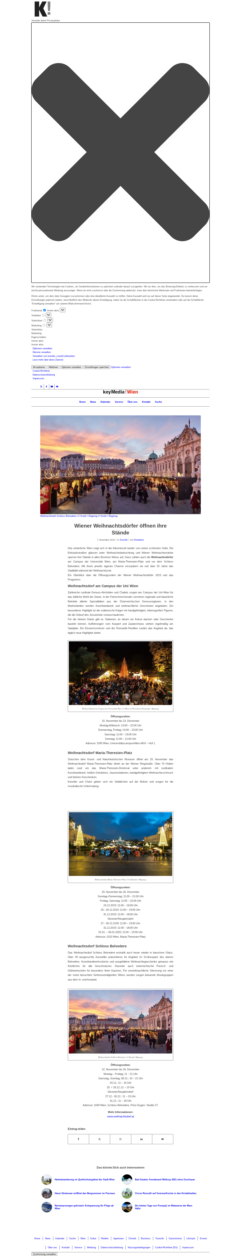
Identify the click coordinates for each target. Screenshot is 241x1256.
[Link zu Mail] (57, 386)
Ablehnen (53, 367)
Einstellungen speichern (97, 367)
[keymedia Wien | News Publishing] (120, 393)
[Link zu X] (41, 386)
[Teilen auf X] (99, 1139)
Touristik (124, 540)
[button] (120, 153)
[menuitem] (82, 402)
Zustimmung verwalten (44, 1254)
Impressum (38, 378)
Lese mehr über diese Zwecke (48, 359)
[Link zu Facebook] (46, 386)
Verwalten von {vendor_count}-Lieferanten (54, 356)
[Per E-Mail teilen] (162, 1139)
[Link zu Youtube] (51, 386)
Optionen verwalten (42, 348)
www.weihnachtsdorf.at (120, 1116)
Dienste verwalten (42, 352)
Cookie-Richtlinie (41, 371)
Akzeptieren (39, 367)
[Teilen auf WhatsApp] (120, 1139)
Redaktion (139, 540)
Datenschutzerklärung (44, 374)
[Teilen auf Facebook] (78, 1139)
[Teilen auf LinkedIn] (141, 1139)
